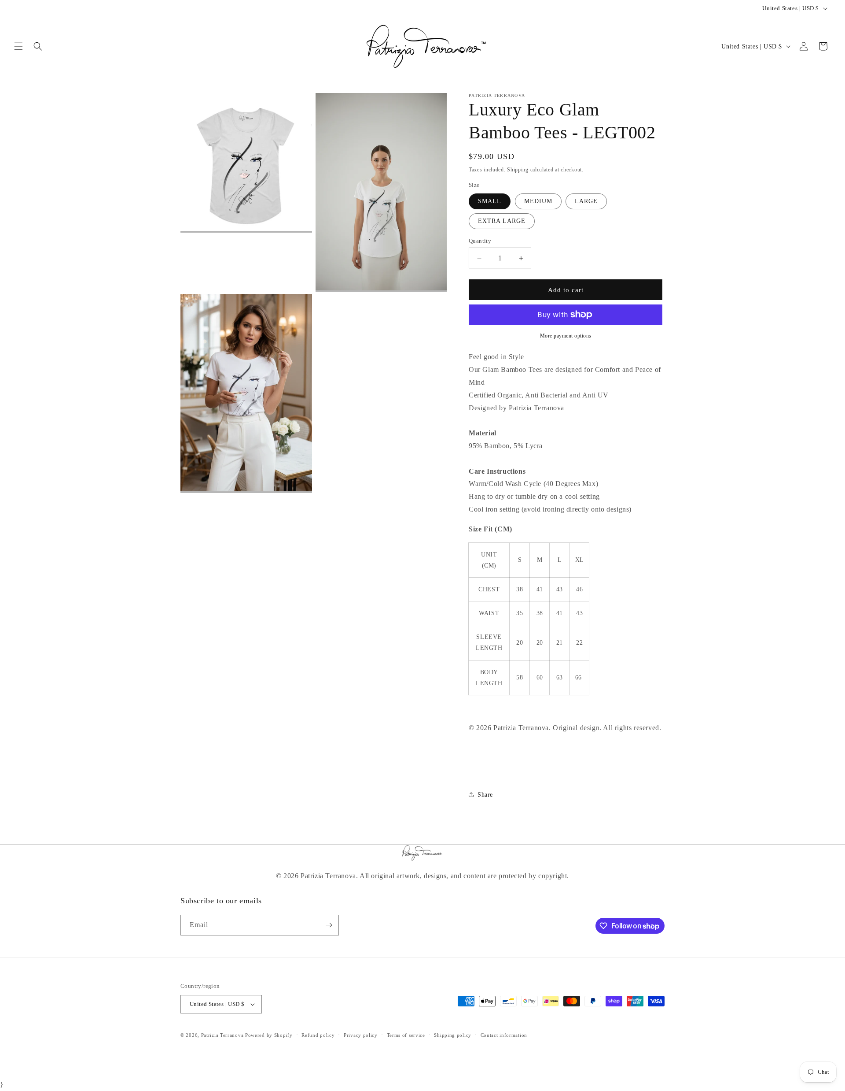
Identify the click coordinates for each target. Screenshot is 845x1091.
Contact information (504, 1035)
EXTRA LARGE (501, 221)
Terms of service (406, 1035)
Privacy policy (361, 1035)
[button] (18, 46)
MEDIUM (538, 201)
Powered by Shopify (269, 1035)
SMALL (489, 201)
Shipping (518, 170)
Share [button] (485, 794)
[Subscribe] (328, 925)
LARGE (586, 201)
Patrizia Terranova (222, 1035)
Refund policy (317, 1035)
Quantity (480, 240)
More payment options (566, 336)
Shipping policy (452, 1035)
